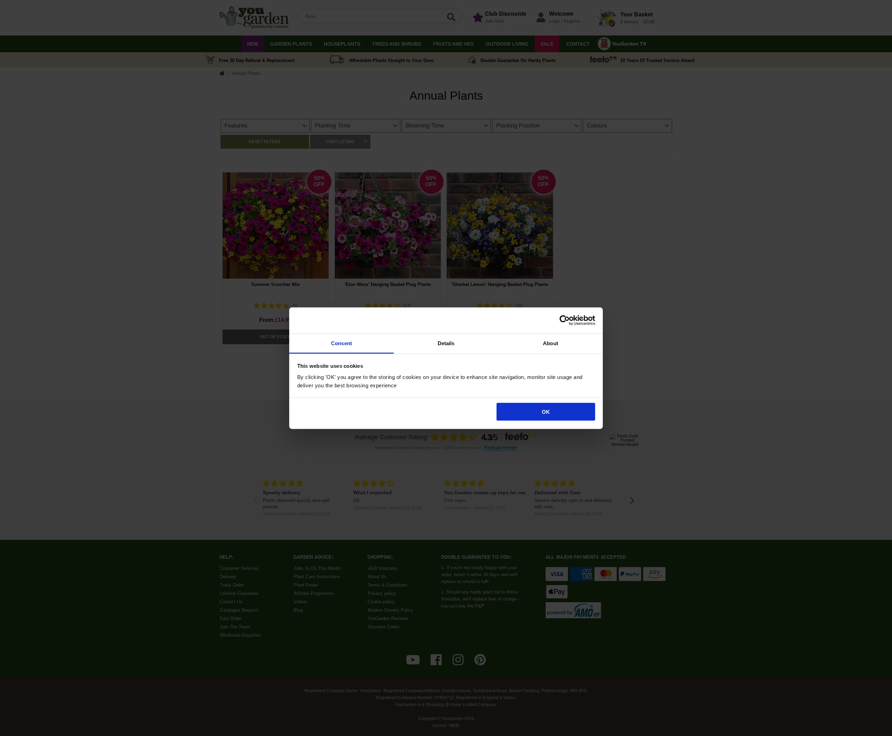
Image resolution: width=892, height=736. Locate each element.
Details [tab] (446, 343)
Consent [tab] (341, 343)
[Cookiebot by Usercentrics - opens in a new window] (564, 320)
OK (546, 412)
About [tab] (550, 343)
